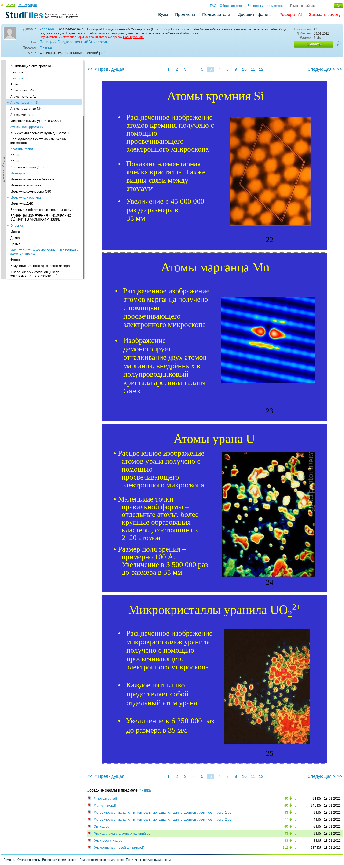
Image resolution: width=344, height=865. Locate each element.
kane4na (47, 29)
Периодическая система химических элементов (38, 141)
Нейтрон (16, 72)
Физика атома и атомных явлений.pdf (122, 833)
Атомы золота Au (23, 96)
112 (285, 847)
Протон (16, 60)
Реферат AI (290, 14)
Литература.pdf (105, 798)
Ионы (14, 155)
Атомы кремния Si (24, 102)
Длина (15, 238)
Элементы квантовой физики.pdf (119, 847)
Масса (15, 231)
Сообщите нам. (133, 37)
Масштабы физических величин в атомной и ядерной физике (44, 251)
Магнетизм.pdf (105, 805)
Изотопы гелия (21, 149)
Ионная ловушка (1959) (28, 167)
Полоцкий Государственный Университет (75, 42)
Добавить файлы (254, 14)
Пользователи (216, 14)
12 (261, 69)
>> (339, 69)
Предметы (185, 14)
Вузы (163, 14)
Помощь (9, 859)
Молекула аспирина (25, 185)
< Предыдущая (109, 69)
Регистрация (27, 5)
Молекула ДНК (21, 203)
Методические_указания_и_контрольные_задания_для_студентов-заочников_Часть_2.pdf (163, 819)
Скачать (314, 44)
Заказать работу (325, 14)
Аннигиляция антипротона (30, 66)
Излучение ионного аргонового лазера (40, 266)
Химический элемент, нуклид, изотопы (39, 133)
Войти (10, 5)
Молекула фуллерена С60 (30, 191)
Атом (14, 84)
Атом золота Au (22, 90)
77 (286, 819)
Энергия (16, 225)
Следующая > (321, 69)
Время (15, 244)
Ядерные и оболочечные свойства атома (41, 209)
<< (89, 69)
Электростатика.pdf (108, 840)
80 (286, 798)
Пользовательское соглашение (101, 859)
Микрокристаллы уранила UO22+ (36, 121)
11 (253, 69)
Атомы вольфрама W (26, 127)
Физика (46, 47)
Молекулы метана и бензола (32, 179)
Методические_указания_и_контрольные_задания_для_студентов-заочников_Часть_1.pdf (163, 812)
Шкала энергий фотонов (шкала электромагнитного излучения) (34, 273)
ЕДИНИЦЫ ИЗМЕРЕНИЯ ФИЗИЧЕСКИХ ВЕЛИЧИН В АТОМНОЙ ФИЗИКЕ (40, 217)
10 (244, 69)
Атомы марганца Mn (26, 108)
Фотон (15, 260)
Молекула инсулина (25, 197)
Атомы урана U (22, 114)
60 (286, 805)
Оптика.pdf (102, 826)
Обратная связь (232, 5)
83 (286, 812)
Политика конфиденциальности (148, 859)
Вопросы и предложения (266, 5)
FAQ (213, 5)
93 (286, 833)
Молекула (18, 173)
